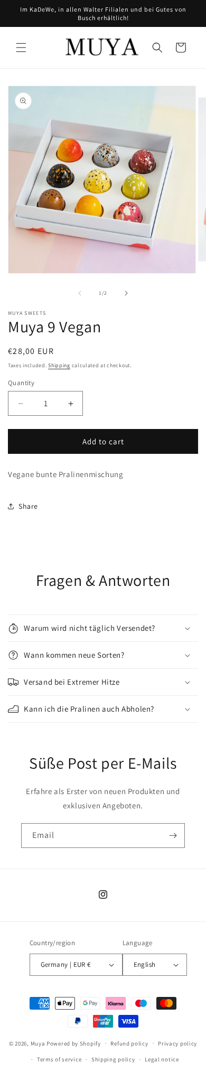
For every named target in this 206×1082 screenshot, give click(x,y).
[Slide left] (79, 293)
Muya (38, 1043)
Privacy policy (177, 1043)
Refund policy (129, 1043)
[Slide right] (126, 293)
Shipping (59, 365)
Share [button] (28, 506)
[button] (21, 47)
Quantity (21, 382)
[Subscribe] (172, 835)
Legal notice (162, 1059)
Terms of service (59, 1059)
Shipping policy (113, 1059)
